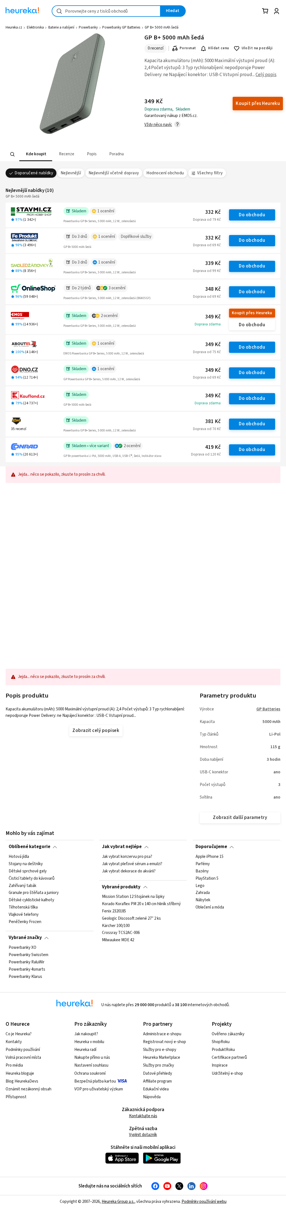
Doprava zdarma (208, 324)
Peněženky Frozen (25, 922)
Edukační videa (156, 1089)
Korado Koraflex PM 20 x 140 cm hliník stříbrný (141, 904)
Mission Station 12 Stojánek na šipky (133, 897)
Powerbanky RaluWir (26, 962)
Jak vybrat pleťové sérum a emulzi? (132, 864)
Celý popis (266, 74)
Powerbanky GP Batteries (121, 27)
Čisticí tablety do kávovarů (31, 878)
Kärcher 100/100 (116, 926)
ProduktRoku (223, 1050)
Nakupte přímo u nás (92, 1057)
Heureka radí (85, 1050)
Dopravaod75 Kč (207, 352)
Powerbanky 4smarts (27, 969)
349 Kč (213, 317)
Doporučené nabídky (34, 173)
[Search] (12, 154)
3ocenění (117, 288)
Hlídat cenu (218, 48)
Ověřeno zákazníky (228, 1034)
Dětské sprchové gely (28, 871)
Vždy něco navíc (158, 125)
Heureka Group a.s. (118, 1202)
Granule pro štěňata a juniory (34, 893)
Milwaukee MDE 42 (118, 940)
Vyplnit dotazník (143, 1135)
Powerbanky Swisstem (28, 954)
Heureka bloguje (20, 1073)
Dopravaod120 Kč (206, 454)
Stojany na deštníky (26, 864)
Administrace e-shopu (162, 1034)
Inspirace (220, 1065)
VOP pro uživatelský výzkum (98, 1089)
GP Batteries (268, 709)
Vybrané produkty (121, 887)
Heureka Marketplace (161, 1057)
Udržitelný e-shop (227, 1073)
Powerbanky (88, 27)
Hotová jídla (19, 857)
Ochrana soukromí (90, 1073)
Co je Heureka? (19, 1034)
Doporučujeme (211, 846)
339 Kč (213, 263)
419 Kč (213, 447)
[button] (35, 154)
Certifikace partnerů (229, 1057)
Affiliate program (157, 1081)
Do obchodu (252, 215)
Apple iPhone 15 (209, 857)
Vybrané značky (25, 937)
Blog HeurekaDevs (22, 1081)
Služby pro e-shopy (159, 1050)
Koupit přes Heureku (252, 313)
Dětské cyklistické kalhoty (31, 900)
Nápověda (152, 1097)
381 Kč (213, 421)
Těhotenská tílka (23, 907)
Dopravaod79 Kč (207, 219)
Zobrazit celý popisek (95, 730)
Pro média (14, 1065)
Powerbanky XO (22, 947)
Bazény (202, 871)
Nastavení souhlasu (91, 1065)
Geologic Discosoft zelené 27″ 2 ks (131, 918)
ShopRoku (221, 1042)
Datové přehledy (157, 1073)
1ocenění (105, 211)
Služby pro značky (158, 1065)
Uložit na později (257, 48)
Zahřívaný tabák (22, 885)
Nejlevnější (71, 173)
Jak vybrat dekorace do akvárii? (129, 871)
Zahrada (203, 893)
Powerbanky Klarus (25, 976)
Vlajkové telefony (24, 914)
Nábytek (203, 900)
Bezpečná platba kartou (95, 1081)
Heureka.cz (14, 27)
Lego (200, 885)
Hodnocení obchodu (165, 173)
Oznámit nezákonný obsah (28, 1089)
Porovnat (188, 48)
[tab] (35, 154)
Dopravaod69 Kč (207, 245)
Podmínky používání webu (204, 1202)
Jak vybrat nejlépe (122, 846)
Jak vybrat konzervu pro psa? (127, 857)
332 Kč (213, 212)
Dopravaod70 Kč (207, 428)
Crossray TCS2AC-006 (121, 933)
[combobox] (106, 11)
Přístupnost (16, 1097)
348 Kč (213, 289)
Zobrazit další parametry (240, 817)
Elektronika (35, 27)
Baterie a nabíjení (61, 27)
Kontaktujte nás (143, 1116)
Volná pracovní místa (23, 1057)
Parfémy (203, 864)
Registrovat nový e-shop (164, 1042)
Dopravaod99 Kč (207, 270)
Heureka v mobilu (89, 1042)
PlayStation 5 (207, 878)
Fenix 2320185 (114, 911)
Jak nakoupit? (86, 1034)
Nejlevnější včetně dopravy (114, 173)
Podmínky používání (23, 1050)
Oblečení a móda (210, 907)
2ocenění (109, 316)
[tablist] (116, 154)
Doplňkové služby (136, 237)
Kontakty (14, 1042)
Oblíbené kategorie (29, 846)
